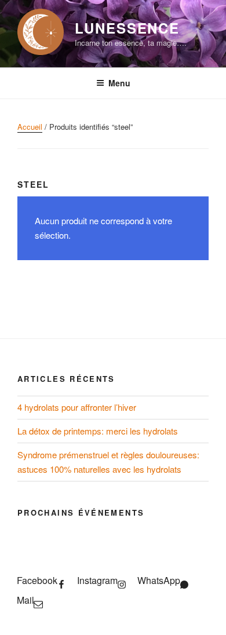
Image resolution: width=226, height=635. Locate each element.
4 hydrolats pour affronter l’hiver (76, 407)
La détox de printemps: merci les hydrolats (97, 431)
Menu (119, 83)
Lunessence (127, 28)
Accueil (29, 126)
